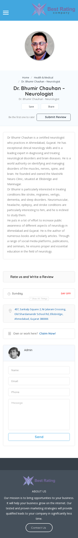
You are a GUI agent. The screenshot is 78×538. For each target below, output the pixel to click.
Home (25, 77)
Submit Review (55, 117)
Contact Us (38, 527)
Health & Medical (43, 77)
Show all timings (39, 298)
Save (31, 106)
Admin (28, 350)
